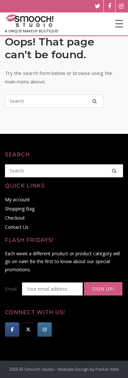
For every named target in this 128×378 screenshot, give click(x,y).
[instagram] (121, 6)
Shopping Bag (19, 209)
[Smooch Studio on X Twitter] (28, 329)
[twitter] (98, 6)
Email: (12, 289)
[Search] (94, 101)
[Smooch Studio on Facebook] (12, 329)
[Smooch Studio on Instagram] (44, 329)
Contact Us (17, 227)
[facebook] (109, 6)
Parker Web (107, 369)
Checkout (15, 218)
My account (17, 199)
